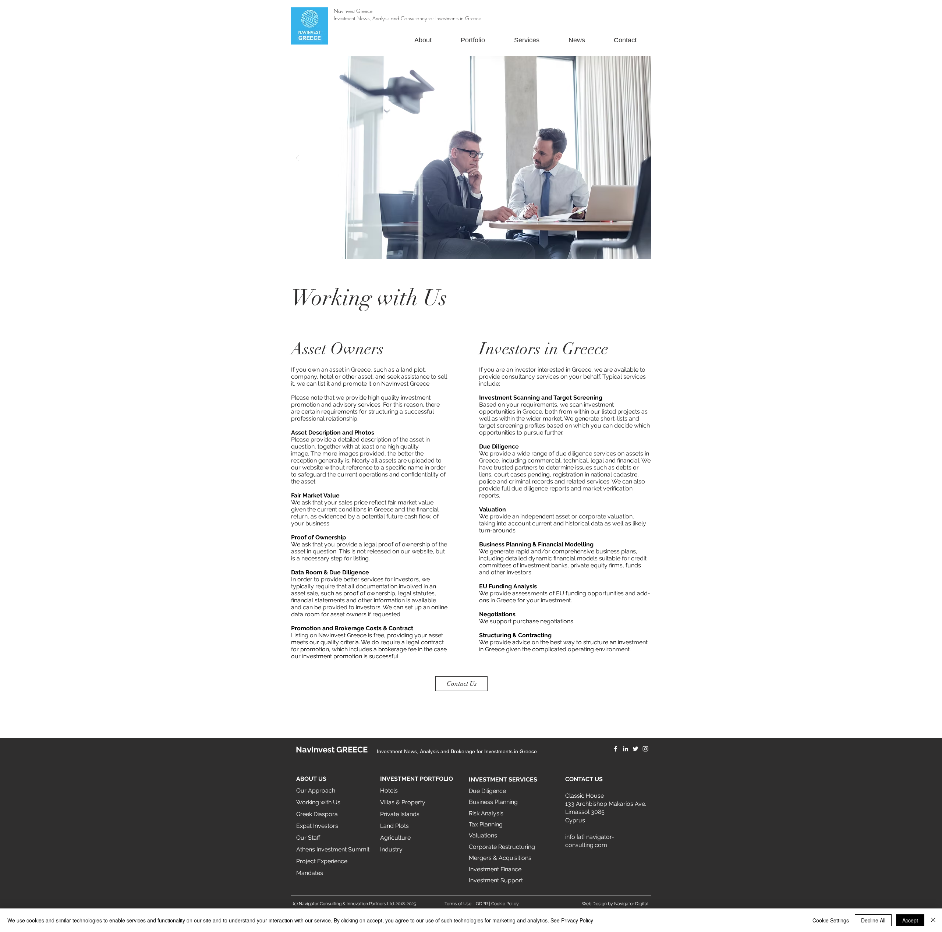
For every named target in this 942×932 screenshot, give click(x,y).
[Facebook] (615, 748)
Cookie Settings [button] (830, 920)
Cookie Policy (505, 903)
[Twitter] (635, 748)
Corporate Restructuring (502, 846)
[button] (471, 157)
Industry (391, 849)
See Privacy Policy (571, 920)
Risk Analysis (486, 813)
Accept (910, 920)
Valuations (483, 835)
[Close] (933, 920)
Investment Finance (495, 869)
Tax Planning (486, 824)
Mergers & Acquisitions (500, 857)
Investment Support (496, 880)
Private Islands (399, 814)
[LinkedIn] (625, 748)
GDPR (482, 903)
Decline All (873, 920)
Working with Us (318, 802)
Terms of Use (458, 903)
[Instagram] (645, 748)
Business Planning (493, 801)
